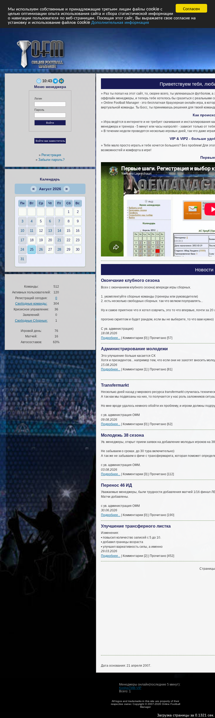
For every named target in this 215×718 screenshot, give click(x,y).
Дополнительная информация (120, 22)
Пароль (39, 109)
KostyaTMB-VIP (130, 687)
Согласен (191, 8)
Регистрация (51, 155)
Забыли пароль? (51, 160)
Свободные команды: (31, 303)
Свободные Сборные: (31, 320)
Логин (38, 98)
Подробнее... (110, 337)
